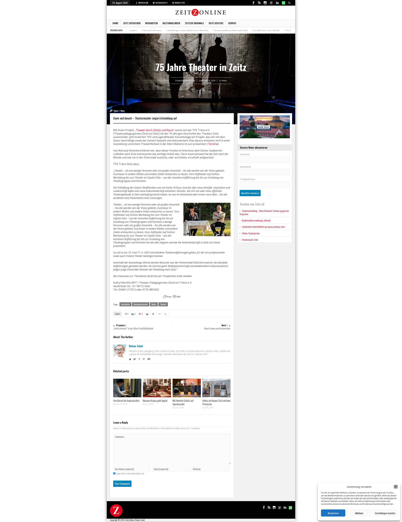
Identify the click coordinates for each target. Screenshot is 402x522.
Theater (163, 304)
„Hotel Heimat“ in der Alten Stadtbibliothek (133, 327)
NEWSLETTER (180, 2)
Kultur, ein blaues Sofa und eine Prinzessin (216, 402)
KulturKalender (171, 23)
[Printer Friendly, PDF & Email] (172, 296)
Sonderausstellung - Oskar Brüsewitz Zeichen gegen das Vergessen (264, 212)
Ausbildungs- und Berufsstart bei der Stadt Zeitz (167, 30)
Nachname (245, 166)
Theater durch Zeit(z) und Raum (154, 130)
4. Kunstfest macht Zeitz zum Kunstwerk (283, 30)
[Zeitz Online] (201, 12)
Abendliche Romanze (131, 30)
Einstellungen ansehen (385, 513)
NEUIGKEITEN (151, 23)
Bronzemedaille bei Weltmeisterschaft (210, 30)
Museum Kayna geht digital (155, 401)
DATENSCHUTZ (161, 2)
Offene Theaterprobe (251, 233)
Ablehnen (359, 513)
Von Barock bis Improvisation (126, 401)
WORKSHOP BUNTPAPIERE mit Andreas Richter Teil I (263, 227)
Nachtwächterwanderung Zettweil (256, 220)
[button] (395, 486)
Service (232, 23)
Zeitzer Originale (194, 23)
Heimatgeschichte (141, 304)
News (224, 80)
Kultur (154, 304)
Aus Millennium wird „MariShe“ (246, 30)
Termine (213, 144)
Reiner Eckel (136, 346)
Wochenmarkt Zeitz (250, 239)
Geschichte (125, 304)
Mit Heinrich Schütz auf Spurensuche (183, 402)
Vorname (244, 154)
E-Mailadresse (247, 179)
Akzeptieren (333, 513)
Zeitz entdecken (131, 23)
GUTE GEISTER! (216, 23)
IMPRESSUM (143, 2)
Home (115, 23)
